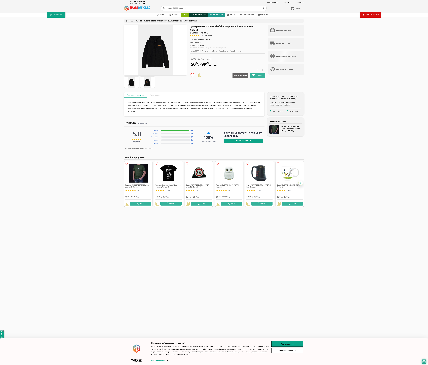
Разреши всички (287, 344)
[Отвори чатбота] (424, 361)
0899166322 (134, 3)
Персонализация (286, 350)
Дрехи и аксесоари (205, 40)
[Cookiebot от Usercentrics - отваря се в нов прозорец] (136, 360)
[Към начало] (137, 8)
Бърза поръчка (240, 75)
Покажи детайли (158, 361)
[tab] (135, 95)
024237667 (142, 3)
